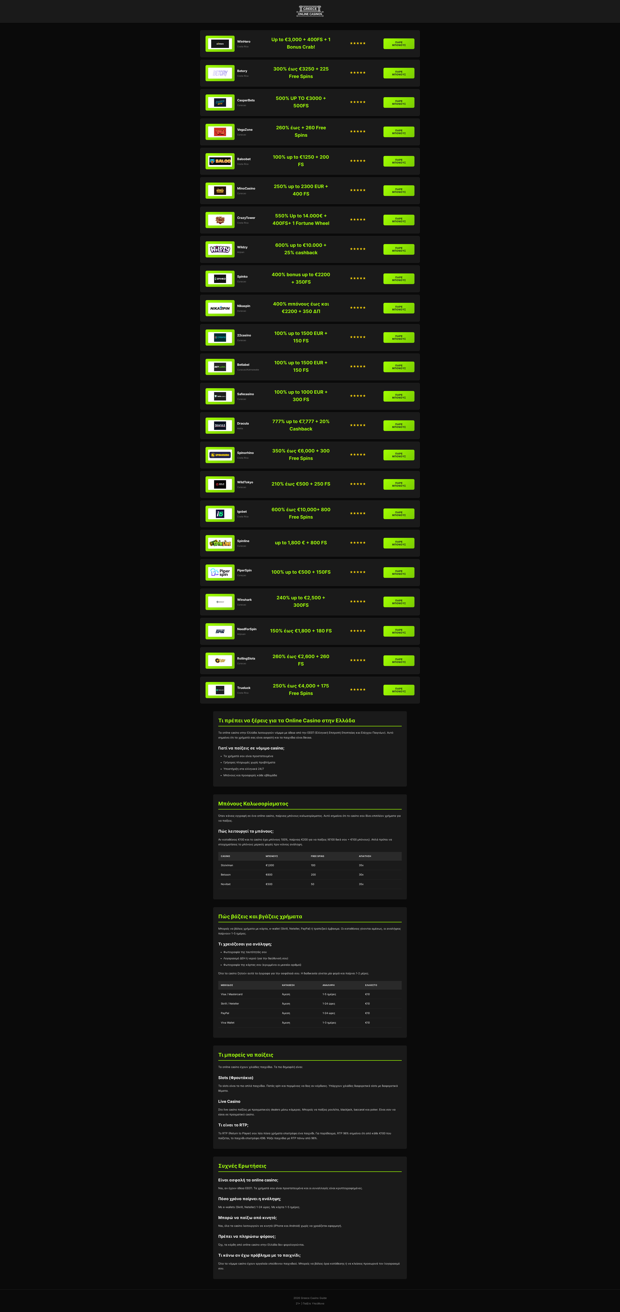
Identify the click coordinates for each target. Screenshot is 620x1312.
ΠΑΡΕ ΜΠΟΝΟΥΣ (399, 43)
